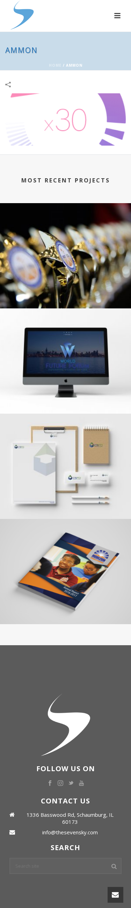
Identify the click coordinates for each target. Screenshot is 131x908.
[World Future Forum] (65, 337)
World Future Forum (65, 387)
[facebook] (50, 783)
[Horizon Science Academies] (65, 547)
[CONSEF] (65, 231)
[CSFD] (65, 442)
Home (55, 65)
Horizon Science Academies (65, 598)
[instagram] (60, 783)
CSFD (66, 492)
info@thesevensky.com (70, 832)
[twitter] (71, 783)
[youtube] (81, 783)
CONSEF (65, 282)
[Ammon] (65, 119)
